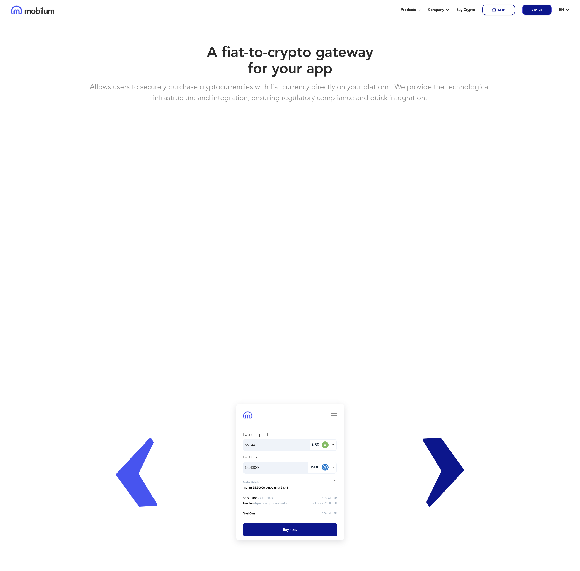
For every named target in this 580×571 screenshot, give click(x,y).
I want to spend (255, 434)
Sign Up (537, 9)
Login (501, 9)
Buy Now (290, 530)
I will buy (250, 457)
